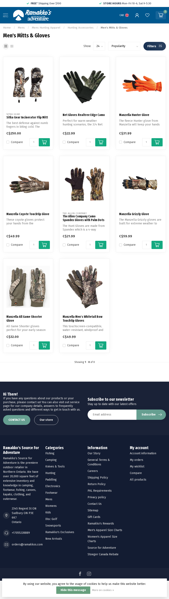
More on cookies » (103, 590)
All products (138, 479)
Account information (143, 453)
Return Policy (97, 484)
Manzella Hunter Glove (134, 115)
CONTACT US (16, 420)
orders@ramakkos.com (27, 544)
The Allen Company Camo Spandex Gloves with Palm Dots (83, 218)
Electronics (52, 486)
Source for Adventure (102, 548)
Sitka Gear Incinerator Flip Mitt (27, 117)
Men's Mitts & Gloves (114, 27)
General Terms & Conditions (99, 462)
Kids (48, 512)
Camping (51, 460)
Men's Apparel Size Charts (105, 530)
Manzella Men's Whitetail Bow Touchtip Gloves (82, 318)
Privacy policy (97, 497)
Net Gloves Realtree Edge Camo (84, 115)
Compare (17, 142)
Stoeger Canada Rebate (103, 554)
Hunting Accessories (81, 27)
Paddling (51, 479)
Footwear (51, 493)
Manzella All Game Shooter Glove (24, 318)
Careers (93, 471)
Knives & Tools (55, 466)
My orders (136, 460)
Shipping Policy (98, 477)
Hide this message (73, 590)
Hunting (50, 473)
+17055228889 (21, 533)
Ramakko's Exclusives (59, 532)
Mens (21, 27)
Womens (51, 506)
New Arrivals (53, 538)
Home (7, 27)
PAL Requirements (100, 490)
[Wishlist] (147, 15)
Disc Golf (51, 519)
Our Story (94, 453)
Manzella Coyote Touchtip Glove (27, 214)
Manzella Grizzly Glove (134, 214)
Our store (46, 420)
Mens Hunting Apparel (46, 27)
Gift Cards (94, 517)
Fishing (49, 453)
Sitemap (93, 510)
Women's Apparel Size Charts (102, 539)
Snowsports (53, 525)
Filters (152, 46)
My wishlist (137, 466)
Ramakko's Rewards (101, 523)
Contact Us (95, 504)
